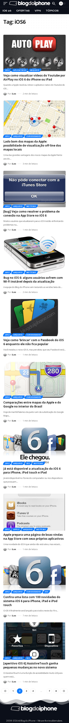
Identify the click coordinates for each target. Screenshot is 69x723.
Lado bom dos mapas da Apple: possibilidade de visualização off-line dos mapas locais (32, 145)
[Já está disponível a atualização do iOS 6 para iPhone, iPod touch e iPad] (34, 446)
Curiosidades (33, 136)
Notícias (31, 206)
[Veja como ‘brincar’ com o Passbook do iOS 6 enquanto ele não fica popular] (34, 317)
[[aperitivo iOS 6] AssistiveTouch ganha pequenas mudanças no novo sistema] (34, 640)
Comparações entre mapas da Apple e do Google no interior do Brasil (32, 404)
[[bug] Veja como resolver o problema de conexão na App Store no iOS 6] (34, 189)
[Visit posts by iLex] (5, 93)
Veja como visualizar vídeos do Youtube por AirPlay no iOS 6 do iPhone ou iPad (34, 77)
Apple (16, 529)
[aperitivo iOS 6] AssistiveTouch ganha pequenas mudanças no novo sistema (30, 665)
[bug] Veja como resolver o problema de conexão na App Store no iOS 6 (31, 213)
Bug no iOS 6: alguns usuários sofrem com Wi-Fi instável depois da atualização (33, 280)
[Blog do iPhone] (30, 3)
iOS (28, 463)
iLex (14, 93)
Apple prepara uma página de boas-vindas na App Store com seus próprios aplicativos (33, 537)
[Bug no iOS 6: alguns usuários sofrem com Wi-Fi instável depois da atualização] (34, 255)
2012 (7, 70)
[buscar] (53, 3)
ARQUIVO (34, 70)
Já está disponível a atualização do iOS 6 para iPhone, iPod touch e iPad (32, 471)
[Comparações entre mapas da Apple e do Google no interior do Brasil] (34, 380)
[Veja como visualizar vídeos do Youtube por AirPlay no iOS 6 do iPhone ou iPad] (34, 53)
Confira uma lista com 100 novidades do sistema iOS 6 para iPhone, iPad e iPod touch (31, 601)
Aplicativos (19, 70)
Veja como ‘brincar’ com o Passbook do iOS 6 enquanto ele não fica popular (33, 342)
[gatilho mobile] (6, 3)
